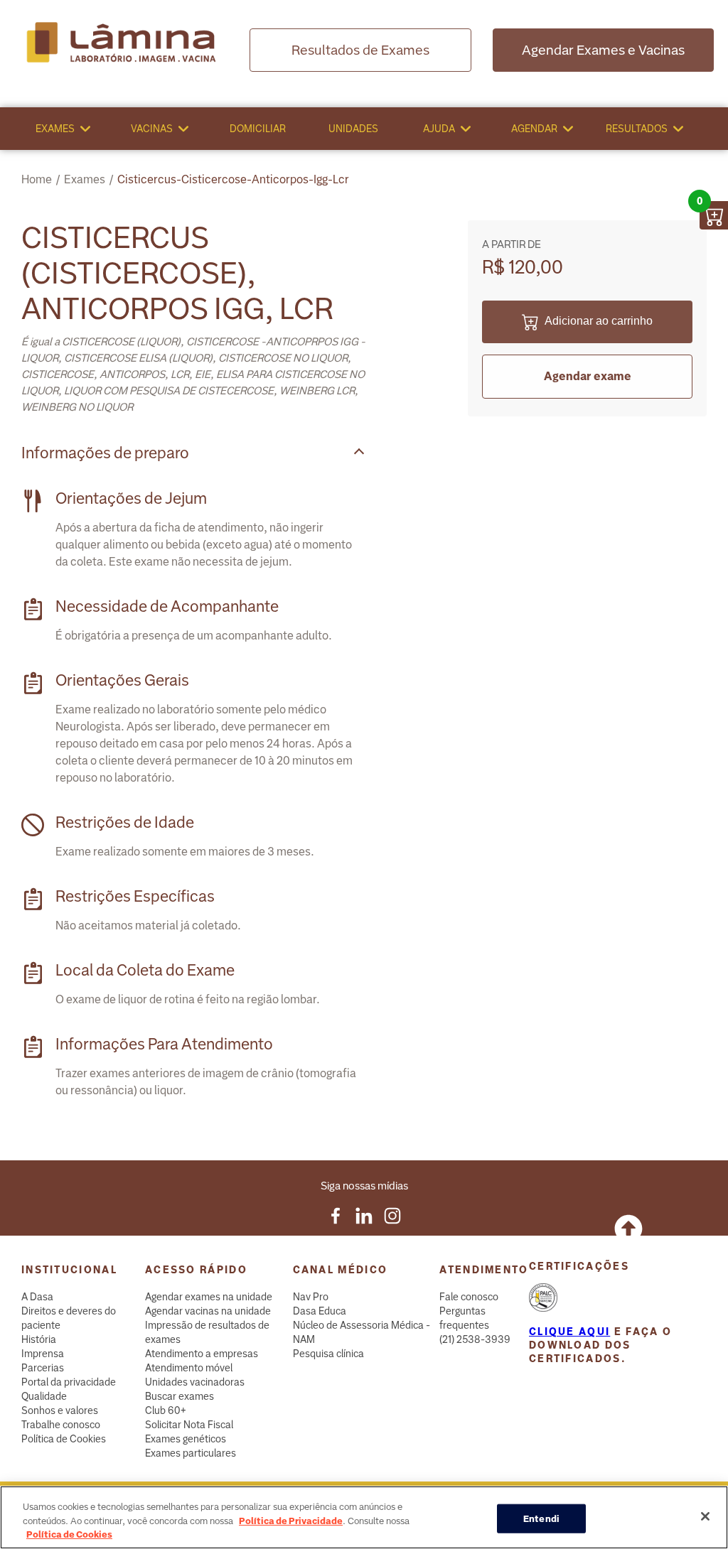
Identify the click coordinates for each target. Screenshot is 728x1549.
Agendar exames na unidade (208, 1296)
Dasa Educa (319, 1311)
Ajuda (439, 128)
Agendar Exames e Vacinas (603, 50)
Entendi (541, 1518)
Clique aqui (569, 1331)
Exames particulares (190, 1453)
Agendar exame (587, 376)
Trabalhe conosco (60, 1424)
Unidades (353, 128)
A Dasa (37, 1296)
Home (36, 179)
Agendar (534, 128)
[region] (364, 1517)
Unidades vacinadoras (195, 1382)
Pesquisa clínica (328, 1353)
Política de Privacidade (291, 1521)
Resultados (637, 128)
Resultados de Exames (360, 50)
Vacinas (152, 128)
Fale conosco (468, 1296)
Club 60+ (165, 1410)
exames (84, 179)
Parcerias (42, 1367)
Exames (55, 128)
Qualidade (44, 1396)
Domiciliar (258, 128)
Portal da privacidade (68, 1382)
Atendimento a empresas (201, 1353)
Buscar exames (179, 1396)
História (38, 1339)
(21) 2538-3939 (474, 1339)
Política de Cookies (63, 1439)
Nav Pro (310, 1296)
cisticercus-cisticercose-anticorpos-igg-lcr (233, 179)
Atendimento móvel (188, 1367)
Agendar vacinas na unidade (208, 1311)
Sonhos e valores (59, 1410)
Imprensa (42, 1353)
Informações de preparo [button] (105, 453)
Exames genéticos (185, 1439)
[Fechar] (705, 1516)
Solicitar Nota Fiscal (189, 1424)
